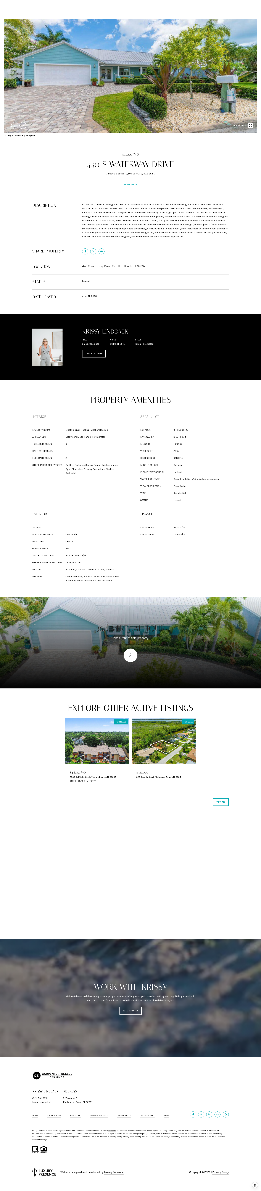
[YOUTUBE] (217, 1114)
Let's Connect (147, 1115)
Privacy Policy (220, 1172)
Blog (166, 1115)
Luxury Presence (114, 1172)
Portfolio (75, 1115)
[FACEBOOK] (193, 1114)
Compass (112, 1131)
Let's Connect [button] (130, 1010)
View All (220, 802)
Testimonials (124, 1115)
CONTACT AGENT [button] (94, 353)
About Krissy (54, 1115)
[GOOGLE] (226, 1114)
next (22, 125)
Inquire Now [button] (130, 184)
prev (14, 125)
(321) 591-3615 (117, 343)
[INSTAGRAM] (201, 1114)
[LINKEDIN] (209, 1114)
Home (35, 1115)
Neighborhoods (99, 1115)
